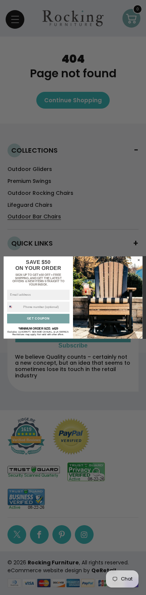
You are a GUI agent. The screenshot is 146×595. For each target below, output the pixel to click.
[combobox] (14, 307)
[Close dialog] (138, 260)
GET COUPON (38, 318)
